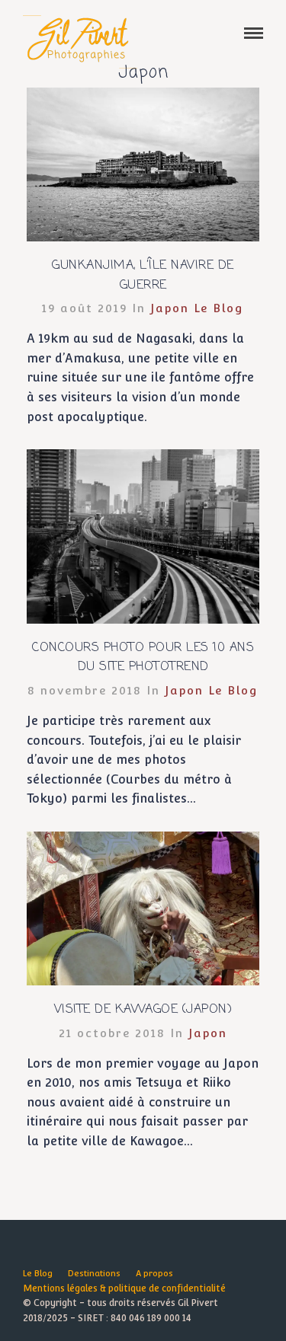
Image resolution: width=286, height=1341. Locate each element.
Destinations (94, 1274)
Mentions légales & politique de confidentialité (124, 1288)
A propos (154, 1274)
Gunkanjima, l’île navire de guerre (143, 276)
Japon (169, 308)
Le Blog (219, 308)
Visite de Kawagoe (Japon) (143, 1010)
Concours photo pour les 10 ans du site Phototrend (143, 658)
